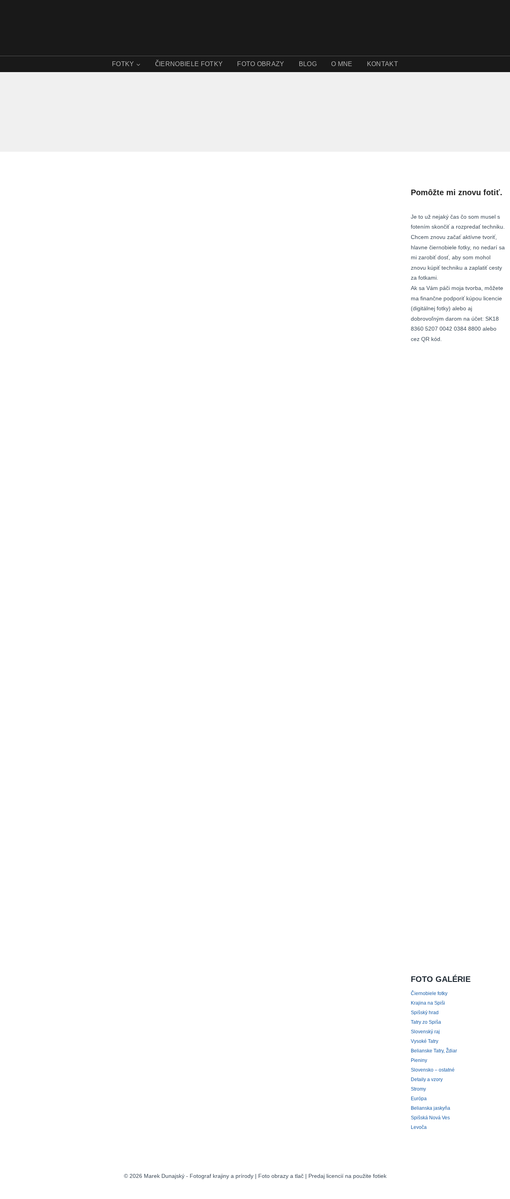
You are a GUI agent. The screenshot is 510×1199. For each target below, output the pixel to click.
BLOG (308, 64)
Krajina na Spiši (428, 1003)
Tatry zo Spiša (426, 1022)
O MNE (342, 64)
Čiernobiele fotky (429, 993)
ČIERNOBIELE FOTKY (189, 64)
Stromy (418, 1089)
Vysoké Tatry (424, 1041)
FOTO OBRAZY (260, 64)
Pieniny (419, 1060)
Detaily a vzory (427, 1079)
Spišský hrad (425, 1012)
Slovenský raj (425, 1031)
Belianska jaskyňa (430, 1108)
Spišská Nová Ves (430, 1118)
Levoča (419, 1127)
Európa (419, 1098)
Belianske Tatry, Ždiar (434, 1051)
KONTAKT (382, 64)
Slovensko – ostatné (433, 1070)
